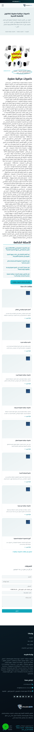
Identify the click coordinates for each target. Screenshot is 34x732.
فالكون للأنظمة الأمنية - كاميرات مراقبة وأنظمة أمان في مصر (24, 728)
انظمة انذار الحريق (28, 662)
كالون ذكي (19, 664)
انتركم (22, 658)
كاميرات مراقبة (20, 32)
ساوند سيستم (25, 660)
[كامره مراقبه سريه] (17, 331)
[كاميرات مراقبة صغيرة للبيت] (17, 364)
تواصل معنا (30, 644)
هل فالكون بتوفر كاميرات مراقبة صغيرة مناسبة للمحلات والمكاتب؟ (18, 275)
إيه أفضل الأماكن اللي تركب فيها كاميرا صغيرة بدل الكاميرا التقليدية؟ (18, 255)
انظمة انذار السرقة (17, 662)
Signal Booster (25, 670)
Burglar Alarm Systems (13, 670)
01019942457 (15, 1)
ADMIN (10, 729)
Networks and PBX (12, 668)
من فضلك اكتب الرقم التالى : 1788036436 (21, 589)
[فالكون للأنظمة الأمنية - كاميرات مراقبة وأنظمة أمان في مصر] (27, 5)
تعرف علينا (30, 641)
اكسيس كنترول (7, 660)
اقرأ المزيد (28, 318)
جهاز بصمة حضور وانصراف (13, 658)
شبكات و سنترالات (16, 660)
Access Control (22, 668)
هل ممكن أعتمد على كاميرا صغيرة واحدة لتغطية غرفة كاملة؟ (17, 268)
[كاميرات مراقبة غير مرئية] (17, 494)
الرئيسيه (31, 637)
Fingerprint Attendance (14, 666)
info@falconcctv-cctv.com (24, 688)
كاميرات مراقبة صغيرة (10, 32)
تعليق (17, 611)
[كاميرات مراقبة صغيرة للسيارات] (17, 396)
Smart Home (25, 666)
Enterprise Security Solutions (25, 672)
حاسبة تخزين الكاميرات (27, 648)
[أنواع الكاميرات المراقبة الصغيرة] (17, 527)
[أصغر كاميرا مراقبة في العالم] (17, 298)
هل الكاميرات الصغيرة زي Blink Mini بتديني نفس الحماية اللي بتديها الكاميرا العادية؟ (17, 249)
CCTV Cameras (5, 664)
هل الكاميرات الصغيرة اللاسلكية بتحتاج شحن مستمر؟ (18, 262)
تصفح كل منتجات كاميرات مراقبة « (21, 282)
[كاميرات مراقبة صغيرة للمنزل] (17, 429)
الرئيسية (27, 32)
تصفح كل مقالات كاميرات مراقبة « (22, 552)
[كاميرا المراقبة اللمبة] (17, 462)
